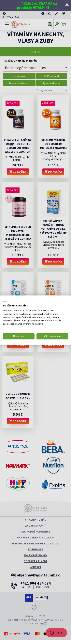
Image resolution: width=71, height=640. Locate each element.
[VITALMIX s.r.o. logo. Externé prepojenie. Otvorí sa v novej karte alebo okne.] (5, 301)
